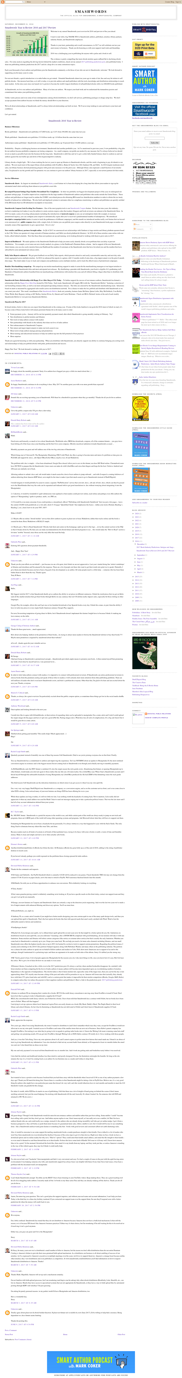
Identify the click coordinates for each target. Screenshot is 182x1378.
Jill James (14, 394)
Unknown (14, 407)
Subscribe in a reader (139, 502)
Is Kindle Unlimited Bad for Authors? (152, 256)
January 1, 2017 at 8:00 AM (24, 414)
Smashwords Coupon (78, 208)
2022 (137, 520)
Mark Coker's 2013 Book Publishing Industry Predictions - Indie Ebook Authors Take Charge (157, 362)
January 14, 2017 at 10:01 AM (25, 859)
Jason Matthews (16, 380)
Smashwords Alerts (46, 183)
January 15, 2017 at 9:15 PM (25, 1010)
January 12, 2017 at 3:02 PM (25, 805)
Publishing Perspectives (140, 694)
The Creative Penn (139, 682)
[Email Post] (49, 353)
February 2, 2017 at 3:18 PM (25, 1149)
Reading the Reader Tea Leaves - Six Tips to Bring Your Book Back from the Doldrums (157, 270)
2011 (137, 590)
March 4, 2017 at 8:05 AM (24, 1240)
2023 (137, 517)
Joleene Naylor (16, 1112)
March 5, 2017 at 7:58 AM (24, 1265)
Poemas (135, 624)
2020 (137, 527)
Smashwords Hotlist (50, 291)
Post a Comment (11, 1330)
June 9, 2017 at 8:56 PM (22, 1324)
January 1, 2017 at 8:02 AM (24, 426)
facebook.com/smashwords (142, 118)
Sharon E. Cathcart (17, 692)
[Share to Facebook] (61, 353)
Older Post (121, 1334)
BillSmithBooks (17, 432)
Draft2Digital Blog (139, 679)
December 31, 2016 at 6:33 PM (26, 374)
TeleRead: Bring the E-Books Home (145, 685)
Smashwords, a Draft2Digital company (102, 15)
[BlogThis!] (55, 353)
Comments (139, 229)
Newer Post (9, 1334)
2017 (137, 537)
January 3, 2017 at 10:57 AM (25, 665)
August (140, 558)
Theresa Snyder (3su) (18, 1174)
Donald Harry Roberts (19, 420)
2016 (137, 541)
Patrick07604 (16, 989)
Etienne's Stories (17, 844)
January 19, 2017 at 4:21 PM (25, 1062)
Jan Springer (15, 730)
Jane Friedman (137, 688)
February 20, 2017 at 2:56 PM (25, 1205)
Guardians (136, 615)
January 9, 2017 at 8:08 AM (24, 724)
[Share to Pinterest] (63, 353)
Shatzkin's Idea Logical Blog (142, 691)
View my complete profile (156, 717)
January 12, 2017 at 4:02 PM (25, 838)
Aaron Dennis (16, 671)
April (139, 569)
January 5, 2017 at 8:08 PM (24, 686)
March (139, 572)
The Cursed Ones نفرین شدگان (143, 621)
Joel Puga (14, 585)
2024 (137, 513)
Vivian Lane (15, 367)
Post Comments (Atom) (23, 1339)
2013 (137, 583)
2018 (137, 534)
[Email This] (53, 353)
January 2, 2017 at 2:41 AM (24, 619)
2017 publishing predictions (112, 980)
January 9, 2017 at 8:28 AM (24, 745)
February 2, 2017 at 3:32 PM (25, 1168)
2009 (137, 597)
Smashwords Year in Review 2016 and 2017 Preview (155, 550)
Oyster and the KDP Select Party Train (152, 285)
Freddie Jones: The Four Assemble (144, 618)
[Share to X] (58, 353)
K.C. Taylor (15, 811)
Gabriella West (16, 542)
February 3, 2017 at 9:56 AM (25, 1187)
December (141, 544)
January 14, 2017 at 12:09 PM (25, 983)
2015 (137, 576)
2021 (137, 524)
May (139, 565)
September (141, 555)
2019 (137, 531)
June (139, 562)
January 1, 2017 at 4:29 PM (24, 554)
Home (65, 1334)
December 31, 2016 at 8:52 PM (26, 388)
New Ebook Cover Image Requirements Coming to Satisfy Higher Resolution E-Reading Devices (157, 346)
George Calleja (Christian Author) (23, 625)
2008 (137, 601)
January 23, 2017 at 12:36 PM (25, 1106)
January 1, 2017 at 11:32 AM (25, 536)
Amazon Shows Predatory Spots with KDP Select (156, 242)
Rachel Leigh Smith (18, 751)
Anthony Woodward (18, 706)
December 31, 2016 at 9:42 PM (26, 401)
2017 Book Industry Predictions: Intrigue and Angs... (156, 547)
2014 (137, 580)
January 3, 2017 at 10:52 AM (25, 646)
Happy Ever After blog (28, 283)
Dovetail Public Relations (20, 865)
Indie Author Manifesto (147, 377)
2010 (137, 594)
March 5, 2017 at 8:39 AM (24, 1303)
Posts (137, 224)
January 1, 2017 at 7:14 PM (24, 579)
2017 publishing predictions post (93, 62)
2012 (137, 587)
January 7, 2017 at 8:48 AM (24, 700)
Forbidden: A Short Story (141, 612)
